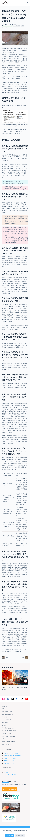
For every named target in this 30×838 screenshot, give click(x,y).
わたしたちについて (6, 719)
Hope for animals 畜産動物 (11, 753)
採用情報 (4, 725)
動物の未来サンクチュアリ (8, 714)
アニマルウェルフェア (7, 25)
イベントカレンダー (6, 733)
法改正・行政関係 (16, 25)
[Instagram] (3, 699)
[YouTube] (26, 699)
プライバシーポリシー (7, 744)
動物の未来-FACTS (6, 717)
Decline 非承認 (19, 835)
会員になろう (5, 722)
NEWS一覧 (4, 706)
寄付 (4, 708)
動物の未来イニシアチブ (7, 711)
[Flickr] (17, 699)
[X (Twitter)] (13, 699)
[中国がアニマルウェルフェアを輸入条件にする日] (15, 677)
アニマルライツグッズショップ (12, 758)
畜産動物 (22, 25)
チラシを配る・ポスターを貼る (9, 730)
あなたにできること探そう (11, 774)
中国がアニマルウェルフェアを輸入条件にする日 (14, 687)
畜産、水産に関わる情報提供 (8, 736)
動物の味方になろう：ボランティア (10, 728)
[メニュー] (27, 3)
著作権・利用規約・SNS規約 (8, 741)
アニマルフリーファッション (11, 760)
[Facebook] (8, 699)
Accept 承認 (10, 835)
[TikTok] (22, 699)
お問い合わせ (5, 739)
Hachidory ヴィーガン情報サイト (12, 755)
